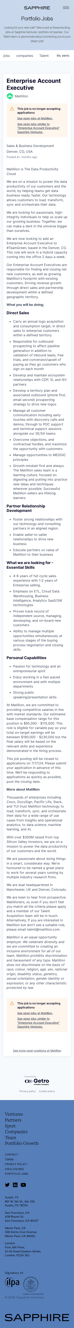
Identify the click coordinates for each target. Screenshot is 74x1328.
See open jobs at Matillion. (35, 118)
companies (24, 56)
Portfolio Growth (22, 1143)
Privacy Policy (16, 1164)
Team (10, 1138)
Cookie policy (47, 1091)
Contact (11, 1154)
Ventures (14, 1114)
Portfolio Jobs (16, 1173)
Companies (16, 1132)
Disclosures (14, 1169)
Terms (9, 1159)
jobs (6, 56)
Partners (13, 1120)
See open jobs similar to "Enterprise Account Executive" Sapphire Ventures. (38, 128)
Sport (10, 1126)
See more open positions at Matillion (37, 1050)
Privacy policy (27, 1091)
